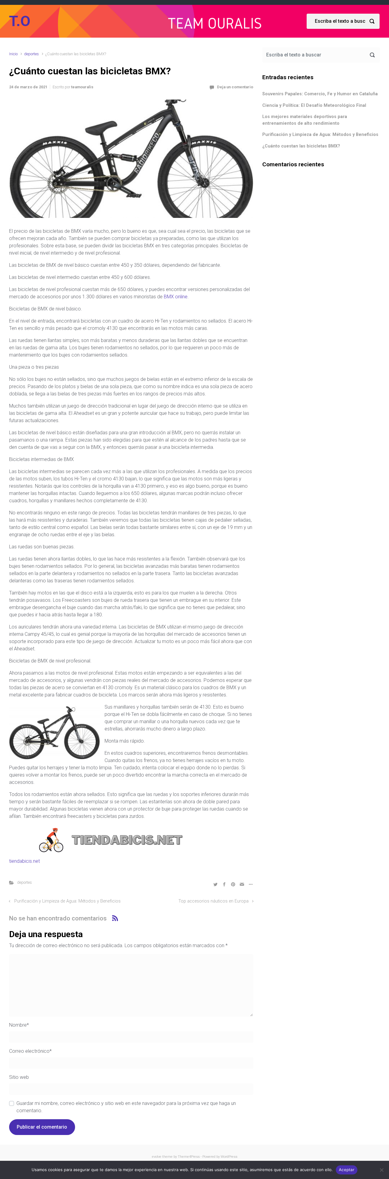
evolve (156, 1157)
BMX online (176, 297)
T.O (19, 21)
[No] (381, 1170)
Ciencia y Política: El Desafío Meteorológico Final (314, 105)
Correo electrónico (30, 1051)
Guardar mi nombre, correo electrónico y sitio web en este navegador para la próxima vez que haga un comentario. (126, 1106)
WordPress (229, 1157)
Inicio (13, 54)
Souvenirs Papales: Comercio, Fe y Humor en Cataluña (320, 94)
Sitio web (19, 1077)
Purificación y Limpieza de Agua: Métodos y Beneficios (67, 901)
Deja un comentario (235, 87)
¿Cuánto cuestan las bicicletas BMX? (301, 146)
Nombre (19, 1025)
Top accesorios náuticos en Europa (213, 901)
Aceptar (346, 1169)
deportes (31, 54)
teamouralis (82, 87)
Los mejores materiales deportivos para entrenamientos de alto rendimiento (304, 120)
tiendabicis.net (24, 861)
